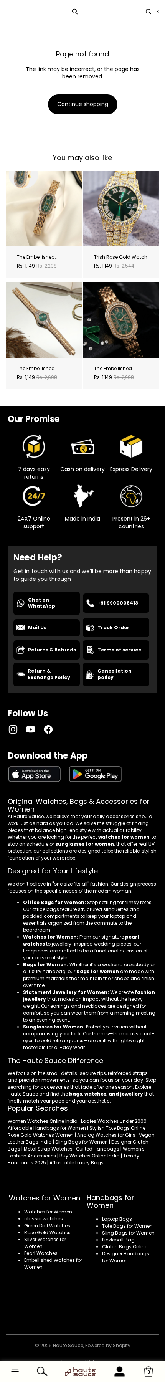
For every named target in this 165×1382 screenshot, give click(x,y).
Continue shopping (82, 104)
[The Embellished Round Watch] (44, 320)
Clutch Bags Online (124, 1246)
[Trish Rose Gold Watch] (121, 208)
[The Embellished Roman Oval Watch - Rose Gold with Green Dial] (121, 320)
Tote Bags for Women (127, 1226)
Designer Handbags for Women (125, 1257)
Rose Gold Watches (47, 1232)
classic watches (43, 1218)
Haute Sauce (68, 1345)
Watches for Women (48, 1211)
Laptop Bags (117, 1219)
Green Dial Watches (47, 1225)
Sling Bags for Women (128, 1233)
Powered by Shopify (107, 1345)
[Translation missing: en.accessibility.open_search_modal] (148, 11)
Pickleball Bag (118, 1240)
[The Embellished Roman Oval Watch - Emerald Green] (44, 208)
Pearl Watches (41, 1253)
